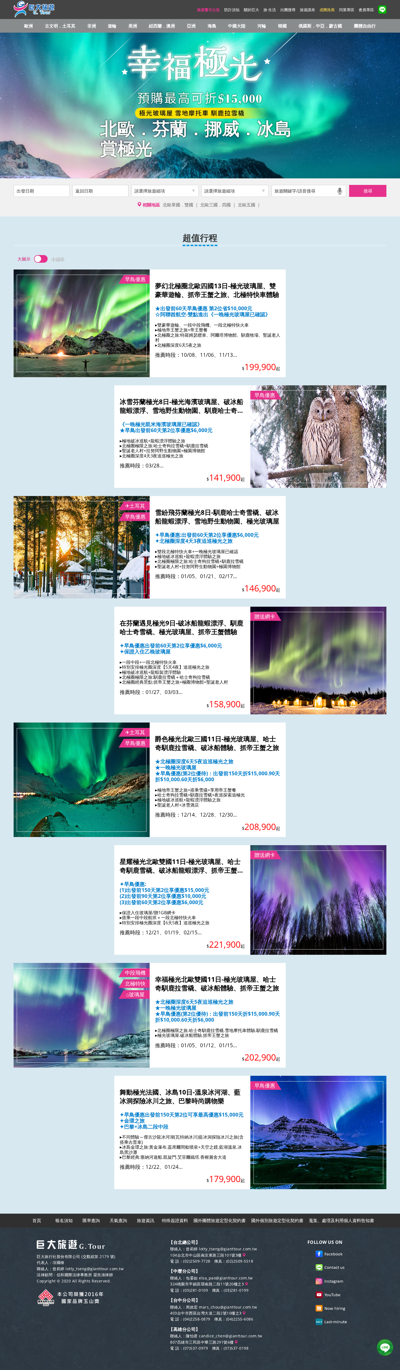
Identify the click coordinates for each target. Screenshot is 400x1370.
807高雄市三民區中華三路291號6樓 (202, 1342)
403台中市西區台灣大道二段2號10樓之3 (206, 1313)
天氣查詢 (118, 1220)
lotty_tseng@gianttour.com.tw (95, 1268)
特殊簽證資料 (175, 1220)
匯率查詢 (91, 1220)
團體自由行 (365, 26)
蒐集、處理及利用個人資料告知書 (341, 1220)
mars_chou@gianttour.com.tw (228, 1307)
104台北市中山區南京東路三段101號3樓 (206, 1255)
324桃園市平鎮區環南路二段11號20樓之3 (207, 1284)
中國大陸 (236, 26)
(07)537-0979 (195, 1348)
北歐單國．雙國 (178, 204)
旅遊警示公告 (208, 9)
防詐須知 (231, 9)
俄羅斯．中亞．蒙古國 (320, 26)
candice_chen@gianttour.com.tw (230, 1335)
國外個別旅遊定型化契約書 (277, 1220)
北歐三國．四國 (215, 204)
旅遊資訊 (145, 1220)
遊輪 (112, 26)
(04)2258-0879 (196, 1319)
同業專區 (346, 9)
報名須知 (64, 1220)
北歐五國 (246, 204)
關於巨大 (251, 9)
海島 (212, 26)
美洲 (132, 26)
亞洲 (191, 26)
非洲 (91, 26)
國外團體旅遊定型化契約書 (219, 1220)
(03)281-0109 (195, 1290)
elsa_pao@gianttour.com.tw (226, 1278)
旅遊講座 (307, 9)
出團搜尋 (288, 9)
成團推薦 (327, 9)
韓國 (282, 26)
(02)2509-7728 (196, 1261)
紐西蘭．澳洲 (162, 26)
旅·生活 (269, 9)
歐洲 (28, 26)
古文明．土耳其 (60, 26)
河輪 (261, 26)
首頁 (36, 1220)
